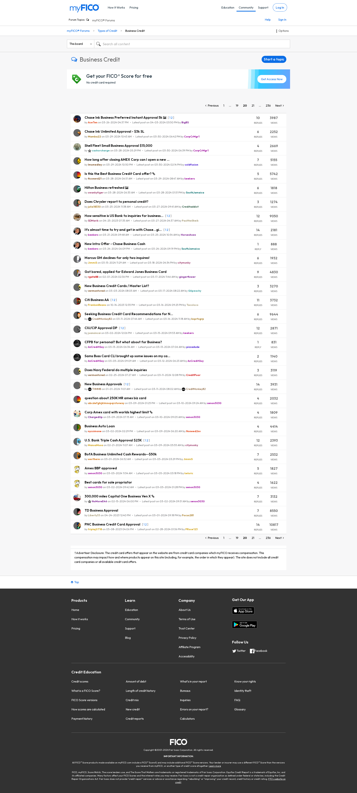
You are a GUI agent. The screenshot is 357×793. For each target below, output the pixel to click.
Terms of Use (186, 619)
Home (75, 610)
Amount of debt (136, 681)
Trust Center (186, 628)
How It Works (116, 7)
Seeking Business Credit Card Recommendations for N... (129, 314)
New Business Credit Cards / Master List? (117, 286)
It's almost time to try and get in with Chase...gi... (124, 230)
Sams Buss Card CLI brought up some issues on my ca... (127, 356)
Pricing (133, 7)
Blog (128, 638)
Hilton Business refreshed (105, 187)
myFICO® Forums (103, 20)
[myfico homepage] (84, 8)
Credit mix (132, 700)
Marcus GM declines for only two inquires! (117, 258)
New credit (133, 709)
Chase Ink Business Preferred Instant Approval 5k (124, 117)
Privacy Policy (187, 638)
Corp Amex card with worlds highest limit (117, 412)
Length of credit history (140, 691)
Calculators (187, 718)
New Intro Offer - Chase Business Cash (115, 244)
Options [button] (284, 31)
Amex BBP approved (101, 468)
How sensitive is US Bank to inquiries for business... (124, 216)
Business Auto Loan (100, 426)
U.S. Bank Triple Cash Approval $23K (113, 440)
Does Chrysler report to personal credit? (116, 201)
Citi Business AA (97, 300)
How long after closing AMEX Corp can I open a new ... (127, 159)
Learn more (215, 766)
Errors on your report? (194, 709)
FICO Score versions (84, 700)
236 (268, 105)
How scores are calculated (88, 709)
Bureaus (185, 691)
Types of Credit (107, 31)
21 (253, 105)
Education (227, 7)
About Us (184, 610)
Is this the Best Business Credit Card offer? (118, 174)
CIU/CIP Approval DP (101, 328)
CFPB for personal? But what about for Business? (123, 342)
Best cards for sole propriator (108, 482)
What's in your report (193, 681)
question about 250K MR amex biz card (115, 398)
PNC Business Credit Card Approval (113, 524)
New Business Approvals (104, 384)
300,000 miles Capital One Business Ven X (118, 496)
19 (237, 105)
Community (246, 7)
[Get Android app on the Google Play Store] (244, 624)
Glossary (240, 709)
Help (268, 19)
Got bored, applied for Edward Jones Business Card (126, 272)
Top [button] (76, 582)
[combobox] (192, 44)
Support (263, 7)
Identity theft (242, 691)
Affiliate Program (189, 647)
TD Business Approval (101, 510)
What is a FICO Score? (85, 691)
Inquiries (185, 700)
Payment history (81, 718)
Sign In (282, 19)
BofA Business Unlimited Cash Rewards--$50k (121, 454)
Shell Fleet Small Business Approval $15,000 (118, 145)
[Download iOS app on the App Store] (243, 610)
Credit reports (135, 718)
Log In (280, 7)
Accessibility (186, 656)
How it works (79, 619)
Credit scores (79, 681)
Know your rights (245, 681)
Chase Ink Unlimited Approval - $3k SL (114, 131)
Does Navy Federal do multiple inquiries (116, 370)
